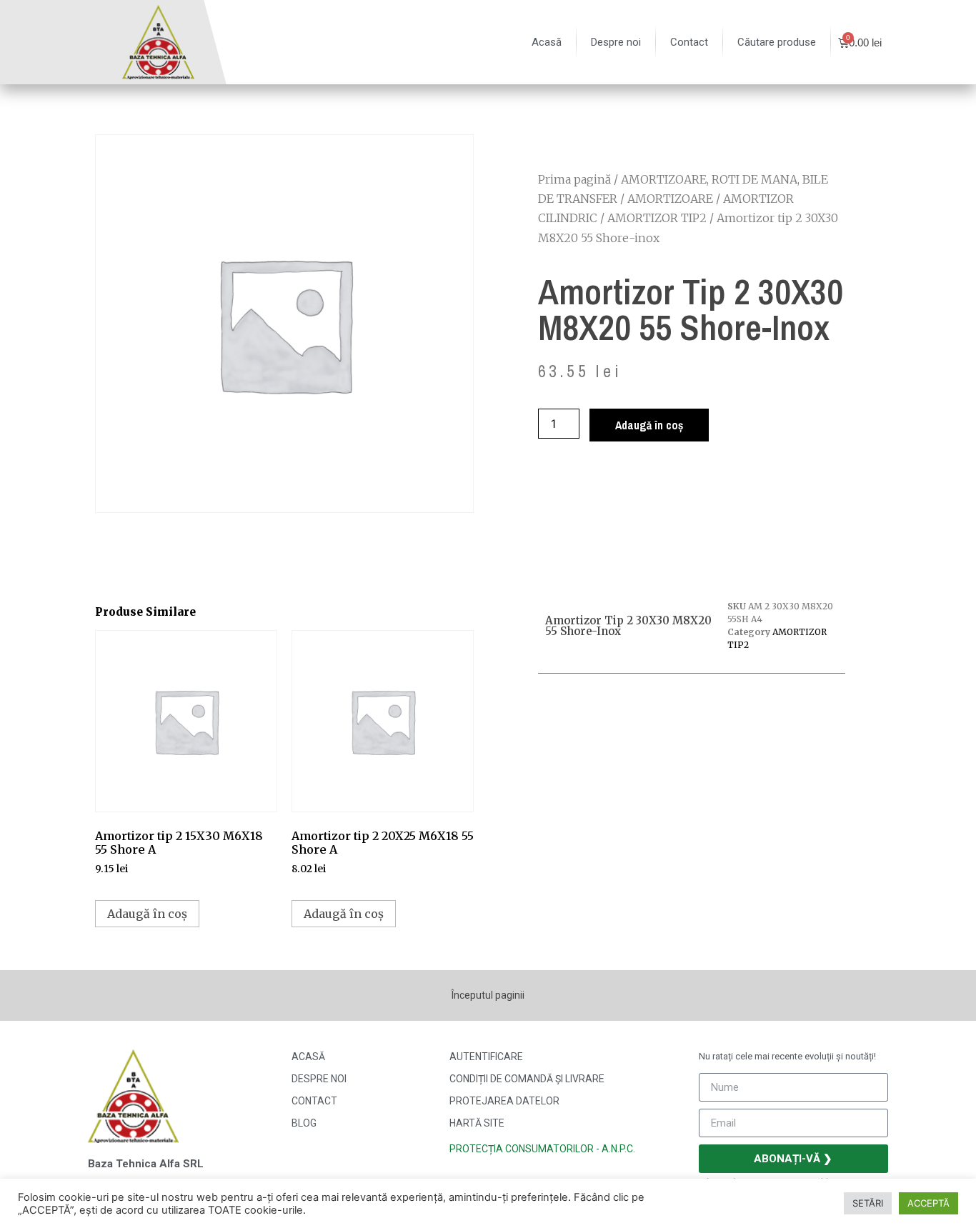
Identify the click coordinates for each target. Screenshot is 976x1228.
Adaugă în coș (649, 425)
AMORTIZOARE (670, 198)
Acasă (547, 42)
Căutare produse (776, 42)
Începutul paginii (488, 995)
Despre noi (616, 42)
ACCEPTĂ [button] (928, 1203)
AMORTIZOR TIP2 (657, 218)
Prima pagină (574, 179)
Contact (689, 42)
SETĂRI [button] (867, 1203)
